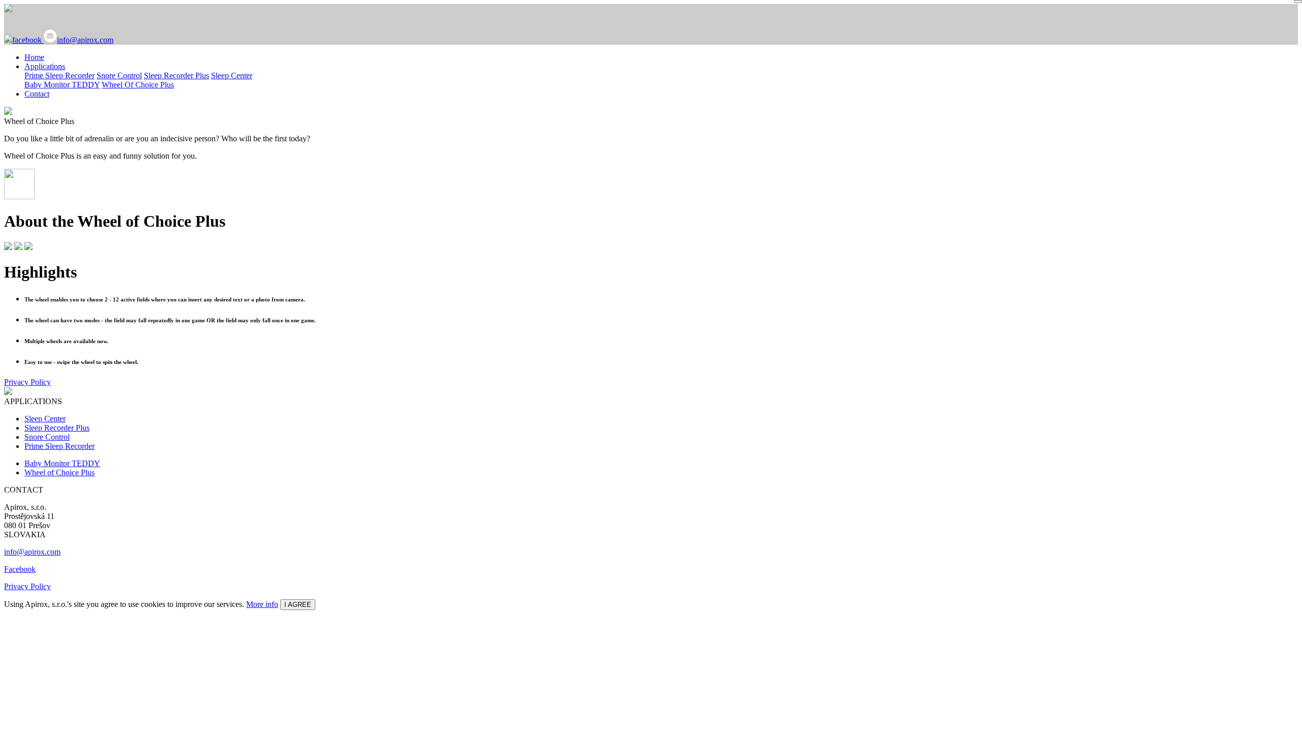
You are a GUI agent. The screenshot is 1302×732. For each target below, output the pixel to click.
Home (34, 57)
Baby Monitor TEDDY (62, 84)
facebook (28, 40)
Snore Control (119, 75)
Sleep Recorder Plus (176, 75)
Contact (36, 93)
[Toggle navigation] (1298, 1)
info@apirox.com (85, 40)
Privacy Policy (27, 382)
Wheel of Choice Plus (59, 472)
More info (262, 604)
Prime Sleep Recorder (59, 75)
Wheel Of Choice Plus (138, 84)
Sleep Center (231, 75)
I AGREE (297, 604)
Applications (44, 66)
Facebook (20, 569)
